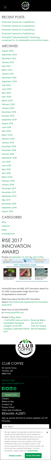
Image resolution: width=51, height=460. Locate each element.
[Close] (47, 432)
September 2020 (9, 81)
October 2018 (8, 154)
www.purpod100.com (14, 312)
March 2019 (7, 135)
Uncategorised (8, 233)
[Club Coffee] (25, 5)
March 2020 (7, 100)
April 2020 (6, 96)
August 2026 (7, 51)
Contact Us (7, 404)
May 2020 (6, 93)
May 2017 (6, 200)
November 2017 (9, 192)
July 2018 (6, 161)
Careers (5, 398)
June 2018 (6, 165)
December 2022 (9, 58)
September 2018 (9, 158)
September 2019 (9, 119)
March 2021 (7, 70)
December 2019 (9, 112)
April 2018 (6, 173)
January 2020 (8, 108)
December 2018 (9, 146)
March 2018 (7, 177)
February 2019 (8, 139)
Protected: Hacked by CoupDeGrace (18, 22)
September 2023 (9, 54)
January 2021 (8, 74)
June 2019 (6, 127)
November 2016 (9, 204)
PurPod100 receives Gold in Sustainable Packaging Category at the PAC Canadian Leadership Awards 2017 (17, 326)
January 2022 (8, 62)
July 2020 (6, 85)
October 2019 (8, 116)
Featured (6, 226)
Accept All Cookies (33, 455)
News (4, 230)
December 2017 (9, 188)
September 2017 (9, 196)
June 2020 (6, 89)
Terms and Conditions (11, 410)
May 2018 (6, 169)
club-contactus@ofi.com (13, 383)
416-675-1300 (8, 380)
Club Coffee (38, 257)
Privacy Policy (8, 407)
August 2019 (7, 123)
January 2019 (8, 142)
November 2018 (9, 150)
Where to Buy (8, 401)
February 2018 (8, 181)
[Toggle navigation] (5, 7)
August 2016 (7, 211)
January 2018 (8, 184)
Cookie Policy (33, 451)
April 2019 (6, 131)
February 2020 (8, 104)
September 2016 (9, 207)
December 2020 (9, 77)
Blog (4, 222)
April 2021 (6, 66)
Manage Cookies (11, 395)
